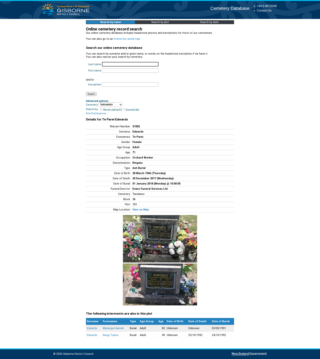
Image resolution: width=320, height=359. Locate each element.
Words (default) (112, 109)
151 (134, 204)
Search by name (110, 22)
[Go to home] (66, 16)
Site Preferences (96, 113)
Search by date (209, 22)
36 (133, 199)
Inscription (94, 84)
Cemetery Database (229, 8)
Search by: (92, 109)
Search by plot (160, 22)
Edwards (92, 328)
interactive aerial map (127, 38)
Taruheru (138, 194)
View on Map (140, 209)
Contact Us (264, 10)
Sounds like (132, 109)
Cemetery (92, 104)
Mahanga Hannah (113, 328)
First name (94, 70)
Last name (94, 64)
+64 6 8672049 (267, 6)
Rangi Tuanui (110, 335)
